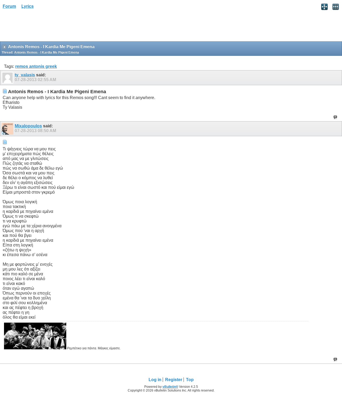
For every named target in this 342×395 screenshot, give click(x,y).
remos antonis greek (36, 66)
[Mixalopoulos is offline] (8, 129)
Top (190, 379)
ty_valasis (25, 75)
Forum (9, 6)
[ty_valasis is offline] (8, 78)
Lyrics (27, 6)
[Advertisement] (43, 27)
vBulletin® (170, 387)
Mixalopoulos (28, 126)
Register (173, 379)
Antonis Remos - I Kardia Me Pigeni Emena (46, 52)
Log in (155, 379)
